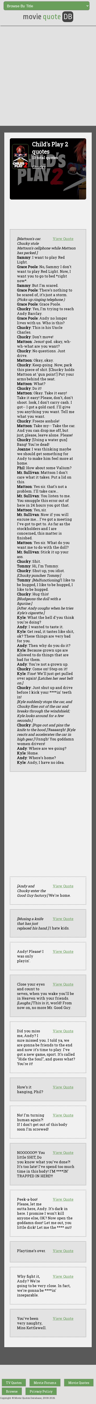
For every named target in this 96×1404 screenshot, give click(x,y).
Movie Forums (45, 1383)
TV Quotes (14, 1383)
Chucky (39, 167)
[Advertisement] (48, 76)
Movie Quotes (78, 1383)
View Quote (63, 238)
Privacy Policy (41, 1391)
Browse (12, 1391)
